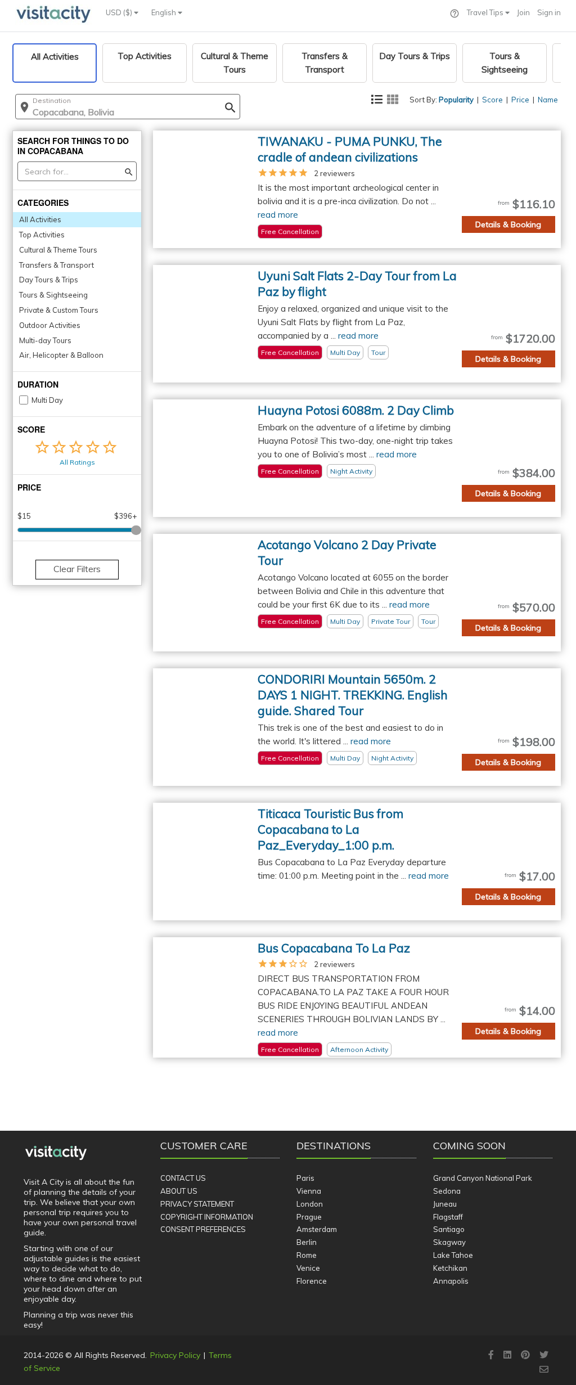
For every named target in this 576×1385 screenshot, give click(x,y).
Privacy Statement (197, 1203)
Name (548, 99)
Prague (309, 1216)
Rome (306, 1255)
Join (523, 12)
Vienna (308, 1190)
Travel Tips (486, 12)
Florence (311, 1280)
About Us (178, 1190)
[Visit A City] (56, 1153)
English (164, 12)
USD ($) (120, 12)
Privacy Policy (175, 1355)
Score (492, 99)
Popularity (456, 99)
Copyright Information (206, 1216)
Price (520, 99)
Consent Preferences (203, 1229)
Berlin (306, 1242)
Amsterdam (316, 1229)
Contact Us (183, 1177)
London (309, 1203)
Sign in (549, 12)
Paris (305, 1177)
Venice (308, 1267)
